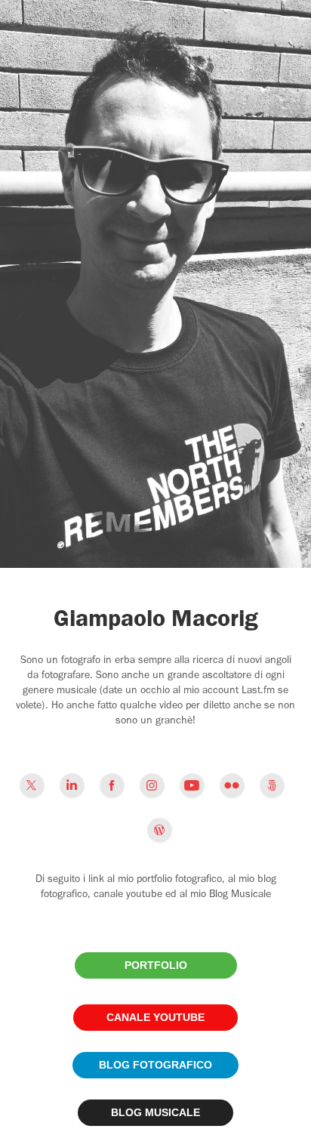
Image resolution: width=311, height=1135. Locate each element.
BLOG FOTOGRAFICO (155, 1065)
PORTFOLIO (156, 965)
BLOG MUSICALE (155, 1112)
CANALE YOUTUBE (155, 1017)
